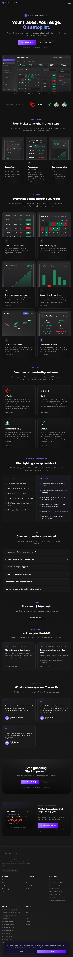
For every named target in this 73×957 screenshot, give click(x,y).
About (27, 910)
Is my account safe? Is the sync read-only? (20, 552)
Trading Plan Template (9, 916)
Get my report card (46, 825)
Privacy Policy (41, 947)
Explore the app (47, 42)
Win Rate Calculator (55, 892)
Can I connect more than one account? (19, 582)
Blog (27, 912)
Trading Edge (6, 918)
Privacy (28, 924)
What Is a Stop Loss (8, 927)
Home (4, 880)
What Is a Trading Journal (10, 910)
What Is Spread (7, 936)
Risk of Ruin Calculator (56, 898)
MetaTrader (29, 886)
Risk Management (7, 921)
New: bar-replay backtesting (37, 15)
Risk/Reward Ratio (55, 889)
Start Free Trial (26, 42)
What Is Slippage (7, 939)
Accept (52, 951)
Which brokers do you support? (16, 567)
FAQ (27, 918)
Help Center (29, 916)
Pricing (4, 883)
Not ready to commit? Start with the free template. (23, 589)
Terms (28, 921)
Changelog (5, 889)
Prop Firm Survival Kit (56, 883)
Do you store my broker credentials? (18, 574)
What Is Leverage (7, 930)
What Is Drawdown (8, 924)
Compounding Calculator (57, 900)
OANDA (28, 889)
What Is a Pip (6, 933)
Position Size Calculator (56, 886)
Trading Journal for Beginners (11, 912)
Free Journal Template (56, 880)
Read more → (9, 412)
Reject (21, 951)
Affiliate (4, 886)
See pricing (46, 782)
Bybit (27, 883)
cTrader (28, 880)
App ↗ (4, 892)
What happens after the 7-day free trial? (19, 559)
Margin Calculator (54, 894)
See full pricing (35, 617)
